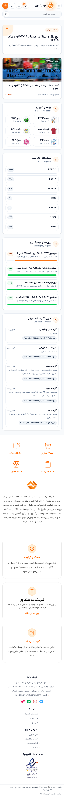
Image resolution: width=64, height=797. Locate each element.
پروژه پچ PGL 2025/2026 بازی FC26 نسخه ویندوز (35, 297)
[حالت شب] (12, 6)
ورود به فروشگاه (32, 613)
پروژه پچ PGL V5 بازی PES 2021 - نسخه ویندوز (36, 268)
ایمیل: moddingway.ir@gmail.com (31, 695)
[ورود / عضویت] (5, 6)
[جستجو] (6, 14)
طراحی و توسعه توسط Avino (51, 794)
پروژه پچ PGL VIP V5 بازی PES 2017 (41, 282)
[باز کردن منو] (59, 6)
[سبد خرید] (19, 6)
